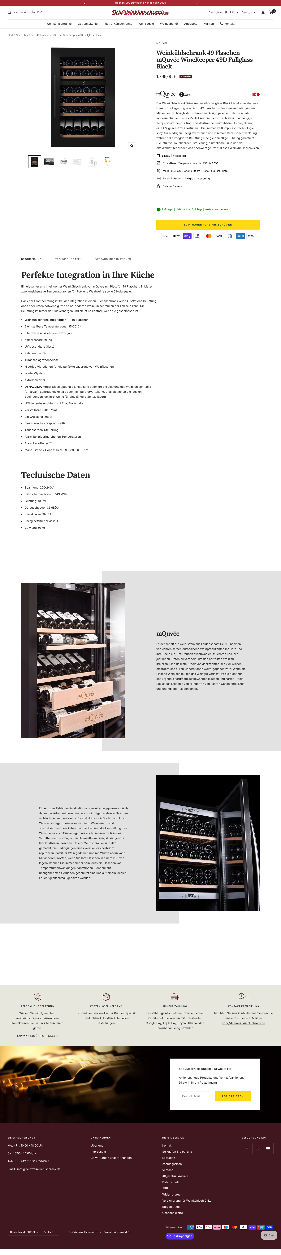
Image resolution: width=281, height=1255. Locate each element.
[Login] (263, 12)
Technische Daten (68, 259)
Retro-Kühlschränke (118, 23)
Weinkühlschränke (59, 23)
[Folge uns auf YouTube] (268, 1148)
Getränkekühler (88, 23)
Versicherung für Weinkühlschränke (186, 1200)
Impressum (98, 1151)
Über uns (97, 1145)
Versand (167, 1170)
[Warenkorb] (271, 12)
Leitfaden (168, 1158)
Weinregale (146, 23)
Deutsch (247, 12)
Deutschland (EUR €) (222, 12)
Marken (209, 23)
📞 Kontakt (227, 23)
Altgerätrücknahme (175, 1176)
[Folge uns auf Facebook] (247, 1148)
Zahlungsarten (172, 1164)
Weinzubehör (169, 23)
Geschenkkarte (172, 1213)
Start (10, 35)
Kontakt (167, 1145)
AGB (165, 1188)
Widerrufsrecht (172, 1194)
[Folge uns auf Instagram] (257, 1148)
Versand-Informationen (113, 259)
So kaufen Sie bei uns (177, 1151)
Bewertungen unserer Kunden (111, 1158)
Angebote (190, 23)
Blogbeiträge (171, 1207)
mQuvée (161, 43)
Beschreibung (31, 259)
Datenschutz (170, 1182)
